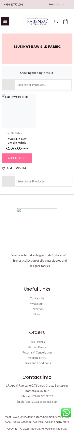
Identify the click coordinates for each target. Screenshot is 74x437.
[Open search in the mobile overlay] (56, 21)
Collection (37, 309)
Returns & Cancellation (37, 352)
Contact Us (37, 298)
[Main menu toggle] (5, 21)
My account (37, 303)
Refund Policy (37, 347)
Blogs (37, 314)
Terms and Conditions (37, 363)
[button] (57, 4)
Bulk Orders (37, 342)
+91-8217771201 (13, 4)
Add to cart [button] (17, 158)
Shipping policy (37, 357)
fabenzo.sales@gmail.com (41, 401)
